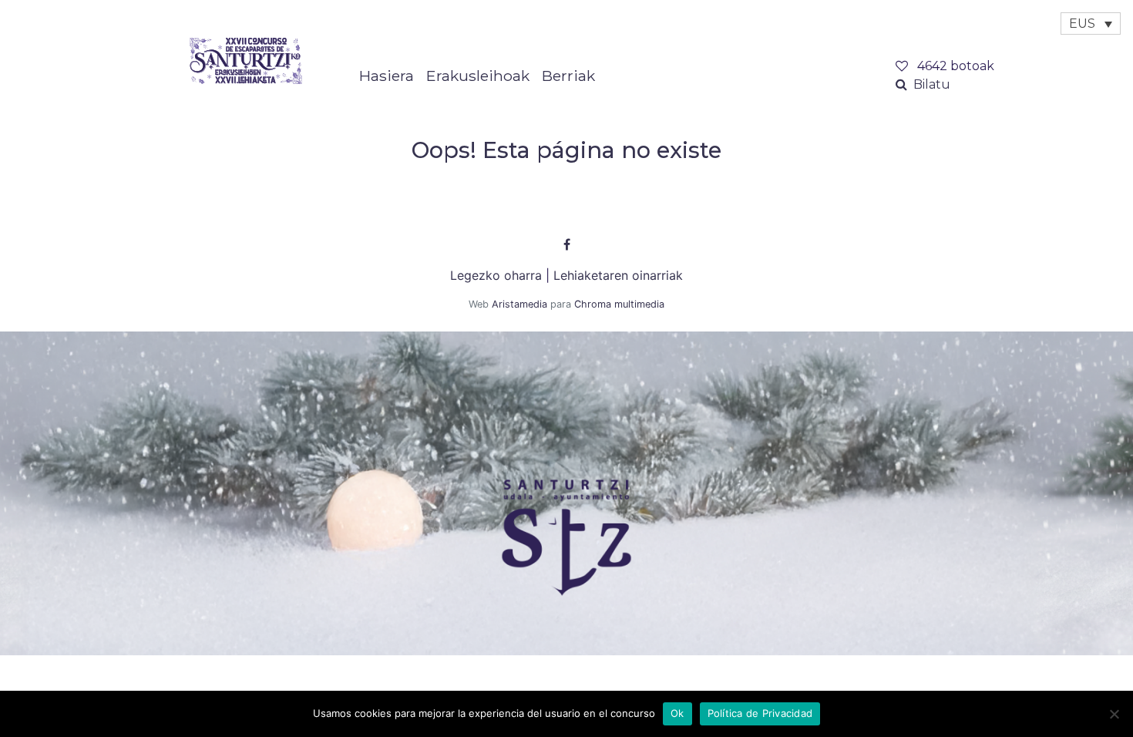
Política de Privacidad (760, 713)
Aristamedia (519, 304)
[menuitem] (1091, 23)
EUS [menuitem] (1082, 23)
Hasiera (386, 75)
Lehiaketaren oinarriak (618, 275)
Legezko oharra (496, 275)
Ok (677, 713)
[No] (1113, 714)
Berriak (568, 75)
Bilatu (931, 84)
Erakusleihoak (478, 75)
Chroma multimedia (619, 304)
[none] (1091, 23)
